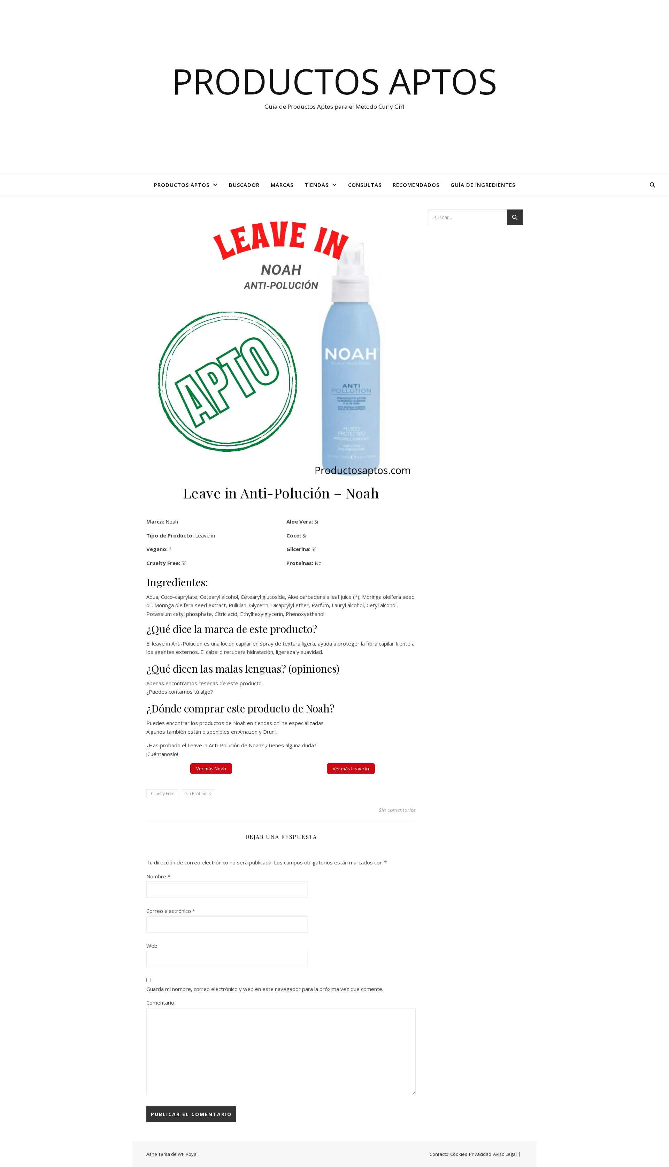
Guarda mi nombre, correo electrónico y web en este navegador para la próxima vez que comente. (264, 988)
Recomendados (416, 184)
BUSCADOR (244, 184)
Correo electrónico (170, 910)
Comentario (160, 1002)
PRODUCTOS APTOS (181, 184)
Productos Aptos (334, 80)
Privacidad (480, 1154)
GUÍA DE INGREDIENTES (483, 184)
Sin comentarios (397, 809)
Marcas (282, 184)
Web (151, 945)
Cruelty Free (163, 793)
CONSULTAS (365, 184)
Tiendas (317, 184)
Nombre (158, 876)
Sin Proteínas (198, 793)
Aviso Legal (505, 1154)
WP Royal (188, 1154)
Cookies (458, 1154)
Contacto (439, 1154)
